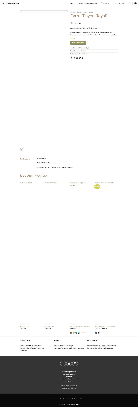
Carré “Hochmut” (49, 326)
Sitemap (82, 399)
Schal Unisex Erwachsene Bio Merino (105, 326)
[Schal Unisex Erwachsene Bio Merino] (106, 252)
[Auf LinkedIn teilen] (82, 58)
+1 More (84, 332)
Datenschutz (66, 399)
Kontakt (121, 3)
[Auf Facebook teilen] (72, 58)
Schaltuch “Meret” (25, 326)
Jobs (114, 3)
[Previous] (19, 258)
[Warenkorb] (135, 3)
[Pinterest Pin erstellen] (80, 58)
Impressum (56, 399)
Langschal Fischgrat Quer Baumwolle (80, 326)
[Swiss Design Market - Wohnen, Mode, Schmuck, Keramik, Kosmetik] (10, 3)
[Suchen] (129, 3)
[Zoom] (22, 149)
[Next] (117, 258)
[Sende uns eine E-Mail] (75, 363)
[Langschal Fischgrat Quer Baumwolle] (81, 252)
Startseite (72, 12)
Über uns (104, 3)
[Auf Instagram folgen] (69, 363)
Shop (71, 3)
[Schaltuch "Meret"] (31, 252)
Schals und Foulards (88, 12)
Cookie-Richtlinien (74, 399)
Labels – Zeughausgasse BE (88, 3)
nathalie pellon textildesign (80, 54)
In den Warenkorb (78, 43)
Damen (79, 12)
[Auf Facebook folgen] (63, 363)
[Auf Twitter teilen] (74, 58)
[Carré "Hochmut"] (56, 252)
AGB (61, 399)
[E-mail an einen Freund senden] (77, 58)
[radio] (71, 333)
